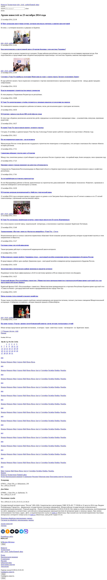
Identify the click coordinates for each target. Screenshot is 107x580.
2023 (2, 383)
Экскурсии (68, 476)
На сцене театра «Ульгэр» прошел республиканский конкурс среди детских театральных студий (37, 323)
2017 (2, 433)
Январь (3, 362)
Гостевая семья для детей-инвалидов (15, 245)
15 (7, 349)
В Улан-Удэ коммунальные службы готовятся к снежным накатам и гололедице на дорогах (35, 102)
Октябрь (51, 370)
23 (9, 351)
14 (4, 349)
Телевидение (12, 5)
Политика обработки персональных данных (16, 518)
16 (9, 349)
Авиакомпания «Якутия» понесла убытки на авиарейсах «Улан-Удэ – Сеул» (29, 231)
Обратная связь (43, 476)
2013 (2, 466)
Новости (4, 5)
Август (38, 370)
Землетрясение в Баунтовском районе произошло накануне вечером (26, 269)
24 (12, 351)
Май (24, 362)
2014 (2, 458)
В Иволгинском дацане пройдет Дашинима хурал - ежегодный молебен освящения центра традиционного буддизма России (47, 257)
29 (7, 353)
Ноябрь (57, 370)
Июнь (28, 362)
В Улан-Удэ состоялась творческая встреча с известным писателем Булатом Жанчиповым (35, 220)
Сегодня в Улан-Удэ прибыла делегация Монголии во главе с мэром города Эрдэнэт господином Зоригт (40, 77)
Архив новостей (7, 524)
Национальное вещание (14, 476)
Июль (33, 362)
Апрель (19, 362)
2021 (2, 399)
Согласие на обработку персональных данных (17, 520)
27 (2, 353)
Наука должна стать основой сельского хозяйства (19, 296)
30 (9, 353)
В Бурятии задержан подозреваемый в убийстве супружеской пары (26, 192)
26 (17, 351)
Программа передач (57, 476)
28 (4, 353)
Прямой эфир (28, 5)
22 (7, 351)
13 (2, 349)
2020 (2, 408)
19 (17, 349)
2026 (2, 357)
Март (15, 362)
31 (12, 353)
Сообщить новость (7, 572)
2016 (2, 441)
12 (17, 346)
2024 (2, 374)
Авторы (3, 525)
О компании (27, 476)
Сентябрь (44, 370)
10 (12, 346)
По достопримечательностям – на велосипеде (18, 139)
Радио (3, 476)
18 (14, 349)
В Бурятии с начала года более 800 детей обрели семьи (21, 114)
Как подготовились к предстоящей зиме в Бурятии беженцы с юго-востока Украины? (33, 49)
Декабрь (63, 370)
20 (2, 351)
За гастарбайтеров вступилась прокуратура (17, 178)
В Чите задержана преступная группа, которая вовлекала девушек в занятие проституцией (35, 24)
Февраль (9, 362)
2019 (2, 416)
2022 (2, 391)
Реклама (35, 476)
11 (14, 346)
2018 (2, 425)
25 (14, 351)
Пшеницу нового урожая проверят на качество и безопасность (24, 165)
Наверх (3, 473)
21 (4, 351)
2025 (2, 366)
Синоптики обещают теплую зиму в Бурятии (18, 153)
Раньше (10, 331)
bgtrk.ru (54, 513)
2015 (2, 450)
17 (12, 349)
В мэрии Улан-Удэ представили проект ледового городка (22, 128)
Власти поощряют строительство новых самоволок (20, 90)
